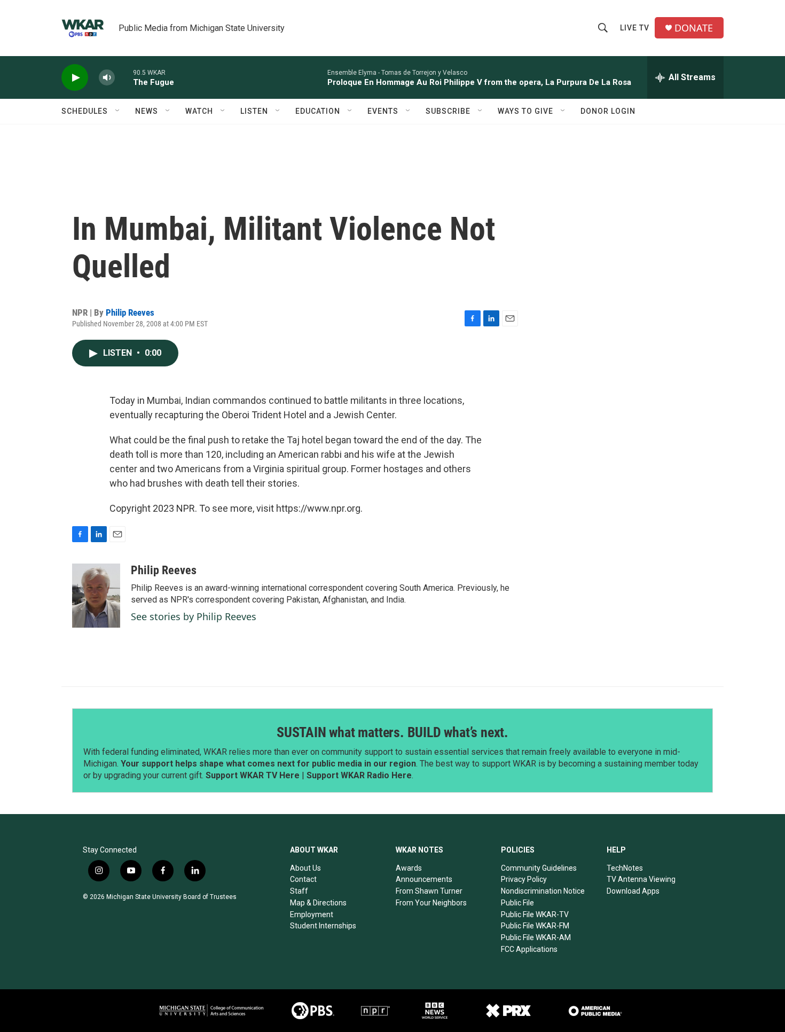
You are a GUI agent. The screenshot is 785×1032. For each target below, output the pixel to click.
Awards (409, 868)
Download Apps (633, 891)
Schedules (84, 111)
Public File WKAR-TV (535, 914)
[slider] (123, 77)
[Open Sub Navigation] (118, 111)
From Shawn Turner (429, 891)
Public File (517, 902)
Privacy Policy (524, 879)
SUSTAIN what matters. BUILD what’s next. (392, 732)
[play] (74, 78)
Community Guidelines (539, 868)
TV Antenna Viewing (641, 879)
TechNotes (625, 868)
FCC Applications (529, 949)
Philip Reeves (130, 312)
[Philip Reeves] (96, 596)
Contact (303, 879)
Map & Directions (318, 902)
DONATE (693, 28)
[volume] (107, 78)
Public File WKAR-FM (535, 925)
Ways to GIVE (525, 111)
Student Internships (323, 925)
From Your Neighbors (431, 902)
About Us (305, 868)
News (146, 111)
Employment (311, 914)
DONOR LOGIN (607, 111)
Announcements (424, 879)
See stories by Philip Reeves (193, 616)
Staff (299, 891)
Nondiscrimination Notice (543, 891)
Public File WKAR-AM (536, 937)
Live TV (634, 28)
